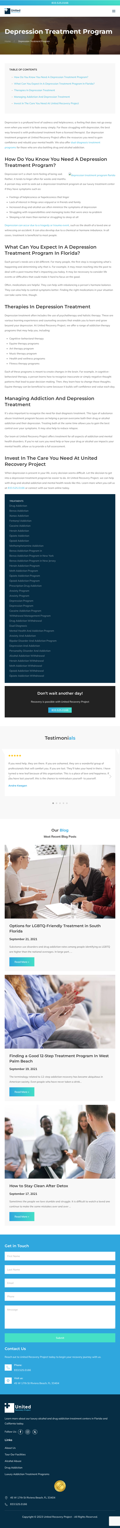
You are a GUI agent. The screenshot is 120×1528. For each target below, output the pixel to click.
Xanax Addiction (19, 515)
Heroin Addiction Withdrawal (26, 660)
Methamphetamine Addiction (26, 545)
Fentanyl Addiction (20, 520)
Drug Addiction (18, 505)
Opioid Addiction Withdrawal (26, 670)
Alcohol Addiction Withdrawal (27, 655)
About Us (10, 1447)
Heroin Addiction (19, 530)
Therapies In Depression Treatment (34, 90)
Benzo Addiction (18, 510)
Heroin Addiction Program (24, 565)
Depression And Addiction (24, 645)
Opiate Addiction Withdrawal (26, 675)
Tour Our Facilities (15, 1454)
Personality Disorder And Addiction (29, 650)
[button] (113, 11)
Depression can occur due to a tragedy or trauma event (37, 225)
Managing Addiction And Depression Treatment (42, 96)
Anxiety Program (19, 590)
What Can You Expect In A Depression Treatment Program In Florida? (54, 83)
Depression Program (21, 600)
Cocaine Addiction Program (25, 610)
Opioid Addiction (19, 540)
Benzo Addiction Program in (25, 550)
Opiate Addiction (19, 535)
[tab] (53, 803)
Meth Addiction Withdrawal (25, 665)
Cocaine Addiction (19, 525)
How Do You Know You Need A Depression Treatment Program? (51, 77)
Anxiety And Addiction (22, 635)
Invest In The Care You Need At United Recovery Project (46, 103)
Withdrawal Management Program (30, 615)
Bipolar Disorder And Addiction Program (33, 640)
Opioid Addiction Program (24, 580)
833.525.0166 (60, 2)
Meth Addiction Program (23, 570)
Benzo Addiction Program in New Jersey (32, 560)
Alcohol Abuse (13, 1461)
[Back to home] (12, 11)
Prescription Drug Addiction (25, 585)
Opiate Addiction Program (24, 575)
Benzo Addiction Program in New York (31, 555)
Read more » (22, 961)
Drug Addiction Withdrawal (25, 620)
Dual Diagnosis (18, 625)
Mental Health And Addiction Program (31, 630)
